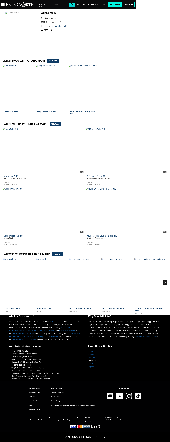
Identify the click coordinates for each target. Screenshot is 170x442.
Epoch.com (41, 420)
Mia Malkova (25, 337)
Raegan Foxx (53, 337)
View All (53, 61)
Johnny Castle (9, 178)
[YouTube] (110, 396)
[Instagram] (129, 396)
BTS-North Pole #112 (96, 176)
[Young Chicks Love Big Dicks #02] (85, 87)
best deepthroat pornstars (23, 334)
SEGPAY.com (110, 420)
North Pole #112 (60, 26)
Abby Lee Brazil (103, 178)
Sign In (129, 5)
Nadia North (76, 334)
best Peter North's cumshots (24, 340)
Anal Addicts (49, 331)
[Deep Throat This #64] (52, 87)
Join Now (114, 5)
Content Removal (85, 422)
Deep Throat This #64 (46, 112)
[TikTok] (138, 396)
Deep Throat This (35, 331)
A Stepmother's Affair (18, 331)
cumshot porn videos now (146, 337)
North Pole (65, 328)
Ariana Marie (20, 178)
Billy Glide (90, 238)
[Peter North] (20, 4)
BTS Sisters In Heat (67, 331)
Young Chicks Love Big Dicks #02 (82, 113)
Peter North (7, 182)
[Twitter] (119, 396)
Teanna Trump (37, 337)
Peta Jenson (14, 337)
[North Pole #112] (19, 87)
